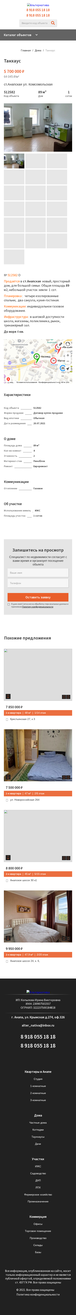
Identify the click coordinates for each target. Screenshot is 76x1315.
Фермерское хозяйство (38, 1194)
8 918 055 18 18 (38, 9)
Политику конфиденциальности (37, 606)
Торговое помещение (38, 1230)
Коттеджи (38, 1129)
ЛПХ (38, 1187)
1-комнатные (38, 1085)
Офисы (38, 1223)
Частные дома (38, 1122)
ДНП (38, 1180)
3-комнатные (38, 1100)
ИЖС (38, 1166)
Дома (38, 50)
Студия (38, 1078)
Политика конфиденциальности (38, 1294)
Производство (38, 1238)
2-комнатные (38, 1093)
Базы (38, 1252)
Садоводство (38, 1173)
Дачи (38, 1143)
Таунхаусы (38, 1136)
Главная (26, 50)
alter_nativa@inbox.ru (38, 1025)
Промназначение (38, 1201)
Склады (38, 1245)
